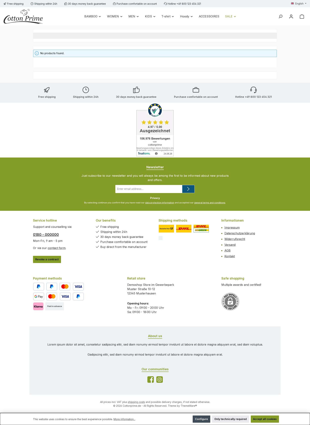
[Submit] (188, 189)
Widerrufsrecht (234, 239)
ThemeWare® (189, 405)
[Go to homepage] (23, 16)
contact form (56, 248)
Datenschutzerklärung (239, 233)
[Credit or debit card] (71, 287)
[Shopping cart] (301, 16)
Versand (230, 244)
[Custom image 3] (201, 229)
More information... (124, 419)
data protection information (159, 202)
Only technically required (230, 419)
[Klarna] (38, 306)
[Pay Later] (51, 287)
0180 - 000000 (46, 234)
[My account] (291, 16)
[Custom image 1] (166, 229)
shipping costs (136, 401)
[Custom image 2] (184, 229)
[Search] (280, 16)
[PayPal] (38, 287)
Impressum (232, 227)
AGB (227, 250)
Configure (201, 419)
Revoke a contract (47, 259)
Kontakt (229, 256)
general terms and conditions (209, 202)
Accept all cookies (265, 419)
